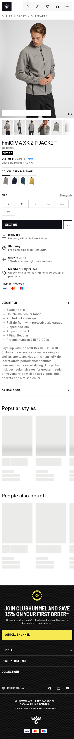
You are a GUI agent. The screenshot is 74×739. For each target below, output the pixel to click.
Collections (11, 671)
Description (9, 302)
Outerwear (39, 16)
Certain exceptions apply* (19, 620)
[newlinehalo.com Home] (7, 6)
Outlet (7, 16)
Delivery (14, 234)
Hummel (7, 650)
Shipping (14, 246)
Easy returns (17, 257)
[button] (38, 6)
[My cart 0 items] (57, 6)
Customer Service (14, 661)
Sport (21, 16)
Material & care (11, 389)
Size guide (65, 195)
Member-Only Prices (22, 269)
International (16, 688)
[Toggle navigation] (28, 6)
